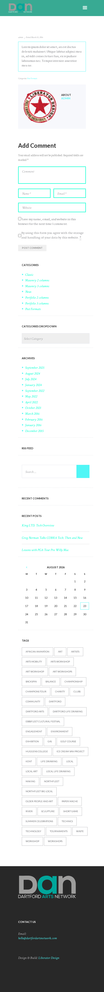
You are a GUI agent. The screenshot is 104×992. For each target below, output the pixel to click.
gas (50, 741)
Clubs (77, 691)
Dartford (55, 701)
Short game (70, 811)
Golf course (68, 741)
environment (59, 731)
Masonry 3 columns (37, 286)
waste (80, 831)
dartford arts (35, 711)
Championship (73, 681)
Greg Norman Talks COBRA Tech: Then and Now (52, 538)
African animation (37, 651)
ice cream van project (70, 751)
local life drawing (58, 771)
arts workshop (60, 661)
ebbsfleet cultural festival (43, 721)
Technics (67, 821)
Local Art (31, 771)
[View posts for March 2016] (26, 567)
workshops (55, 841)
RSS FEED (27, 448)
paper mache (70, 801)
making (30, 781)
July (30, 379)
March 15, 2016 (37, 37)
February (34, 419)
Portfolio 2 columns (37, 297)
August (32, 373)
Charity (60, 691)
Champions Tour (36, 691)
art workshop (35, 671)
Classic (29, 275)
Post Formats (32, 78)
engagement (34, 731)
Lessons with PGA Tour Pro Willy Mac (45, 550)
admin (20, 37)
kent (29, 761)
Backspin (31, 681)
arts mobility (34, 661)
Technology (33, 831)
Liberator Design (48, 958)
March (32, 414)
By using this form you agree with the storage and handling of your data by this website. (52, 235)
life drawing (49, 761)
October (33, 408)
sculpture (48, 811)
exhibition (32, 741)
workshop (32, 841)
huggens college (37, 751)
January (33, 385)
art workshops (62, 671)
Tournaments (58, 831)
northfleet (51, 781)
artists (75, 651)
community (33, 701)
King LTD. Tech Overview (38, 525)
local (69, 761)
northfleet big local (39, 791)
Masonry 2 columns (37, 280)
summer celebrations (39, 821)
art (60, 651)
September (34, 368)
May (31, 396)
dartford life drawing (68, 711)
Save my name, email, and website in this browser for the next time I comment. (47, 221)
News (28, 292)
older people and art (39, 801)
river (29, 811)
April (31, 402)
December (34, 431)
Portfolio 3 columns (37, 303)
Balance (50, 681)
